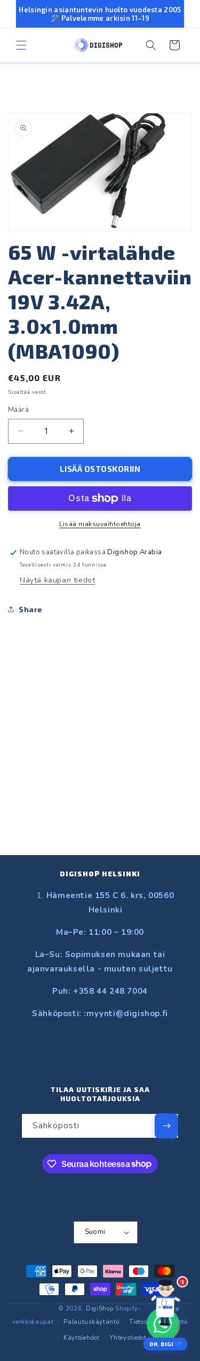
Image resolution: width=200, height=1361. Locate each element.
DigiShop (100, 1309)
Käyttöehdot (81, 1338)
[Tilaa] (166, 1125)
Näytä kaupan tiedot (57, 580)
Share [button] (31, 609)
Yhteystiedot (127, 1338)
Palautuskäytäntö (91, 1322)
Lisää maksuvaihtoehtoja (100, 524)
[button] (21, 45)
